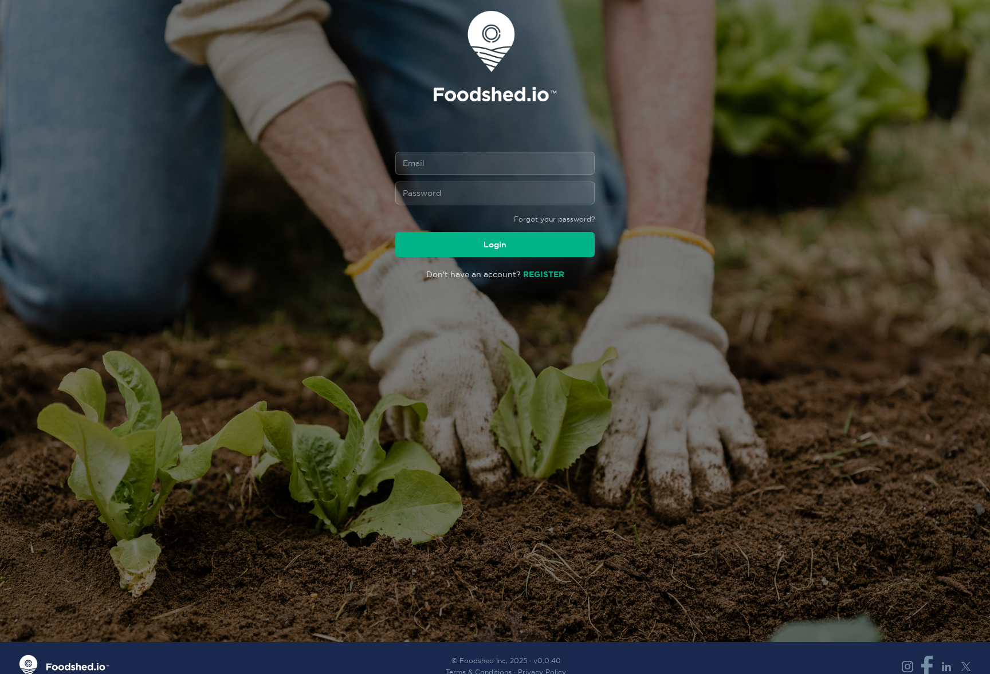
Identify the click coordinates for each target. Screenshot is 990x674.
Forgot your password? (554, 219)
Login (495, 244)
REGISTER (543, 274)
